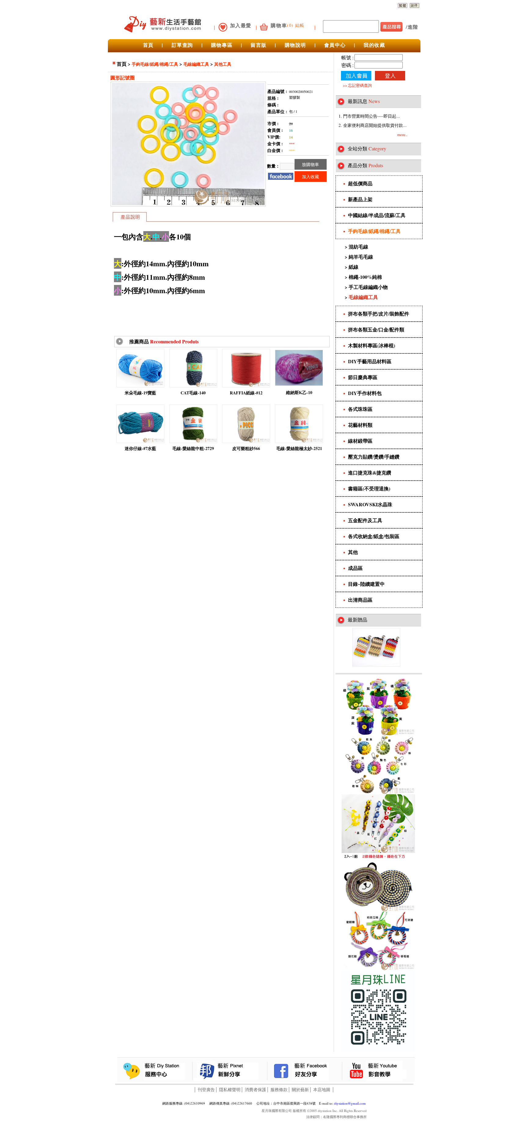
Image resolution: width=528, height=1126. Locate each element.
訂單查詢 (182, 44)
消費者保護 (255, 1089)
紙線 (353, 266)
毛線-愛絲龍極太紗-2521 (299, 448)
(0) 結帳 (295, 25)
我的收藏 (374, 44)
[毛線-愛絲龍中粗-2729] (193, 441)
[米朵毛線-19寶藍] (140, 386)
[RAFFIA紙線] (246, 386)
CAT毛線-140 (193, 392)
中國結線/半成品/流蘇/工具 (376, 215)
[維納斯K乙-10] (299, 384)
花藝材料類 (360, 424)
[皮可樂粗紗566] (246, 441)
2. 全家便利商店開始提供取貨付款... (373, 125)
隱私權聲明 (229, 1089)
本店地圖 (321, 1089)
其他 (353, 552)
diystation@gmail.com (350, 1103)
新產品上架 (360, 199)
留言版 (259, 44)
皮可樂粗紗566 (246, 448)
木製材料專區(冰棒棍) (371, 345)
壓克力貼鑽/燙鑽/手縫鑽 (373, 456)
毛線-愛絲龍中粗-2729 (193, 448)
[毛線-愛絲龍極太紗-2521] (299, 441)
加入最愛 (240, 25)
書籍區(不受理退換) (369, 488)
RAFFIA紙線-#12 (246, 392)
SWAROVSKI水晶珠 (370, 504)
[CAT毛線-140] (193, 386)
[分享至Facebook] (281, 176)
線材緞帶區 (360, 440)
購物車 (279, 25)
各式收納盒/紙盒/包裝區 (373, 536)
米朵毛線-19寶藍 (140, 392)
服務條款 (279, 1089)
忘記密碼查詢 (360, 85)
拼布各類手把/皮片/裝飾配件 (378, 313)
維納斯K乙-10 (299, 392)
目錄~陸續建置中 (366, 583)
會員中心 (335, 44)
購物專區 (222, 44)
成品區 (355, 567)
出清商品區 (360, 599)
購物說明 (295, 44)
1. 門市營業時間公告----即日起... (369, 116)
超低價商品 (360, 183)
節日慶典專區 (362, 377)
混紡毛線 (358, 246)
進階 (413, 26)
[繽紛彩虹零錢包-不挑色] (376, 664)
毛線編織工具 (196, 64)
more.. (402, 134)
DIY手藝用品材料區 (369, 361)
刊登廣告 (206, 1089)
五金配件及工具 (365, 520)
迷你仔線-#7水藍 (140, 448)
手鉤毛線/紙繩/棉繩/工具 (155, 64)
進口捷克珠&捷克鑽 (369, 472)
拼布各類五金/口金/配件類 (376, 329)
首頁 (148, 44)
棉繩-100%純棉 (365, 276)
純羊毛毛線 (361, 256)
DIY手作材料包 (365, 393)
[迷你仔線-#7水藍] (140, 441)
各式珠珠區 (360, 408)
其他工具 (222, 64)
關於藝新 (300, 1089)
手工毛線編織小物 (368, 286)
